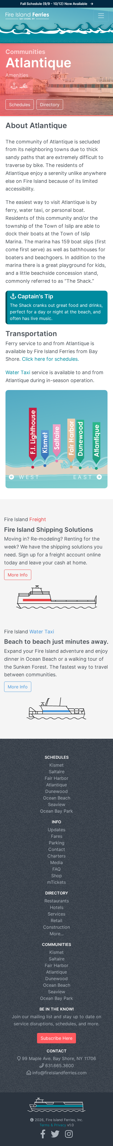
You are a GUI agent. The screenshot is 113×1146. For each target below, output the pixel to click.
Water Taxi (17, 372)
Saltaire (56, 771)
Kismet (56, 765)
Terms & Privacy (52, 1125)
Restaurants (56, 900)
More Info (18, 575)
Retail (56, 920)
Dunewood (56, 791)
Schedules (19, 104)
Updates (56, 829)
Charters (56, 856)
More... (57, 933)
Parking (56, 842)
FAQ (56, 869)
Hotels (56, 907)
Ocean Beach (56, 798)
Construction (56, 927)
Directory (50, 104)
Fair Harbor (56, 778)
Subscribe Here (56, 1038)
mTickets (56, 882)
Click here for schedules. (50, 359)
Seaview (56, 804)
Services (56, 914)
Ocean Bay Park (56, 811)
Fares (56, 836)
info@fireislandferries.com (59, 1072)
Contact (56, 849)
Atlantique (56, 784)
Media (56, 862)
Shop (56, 875)
